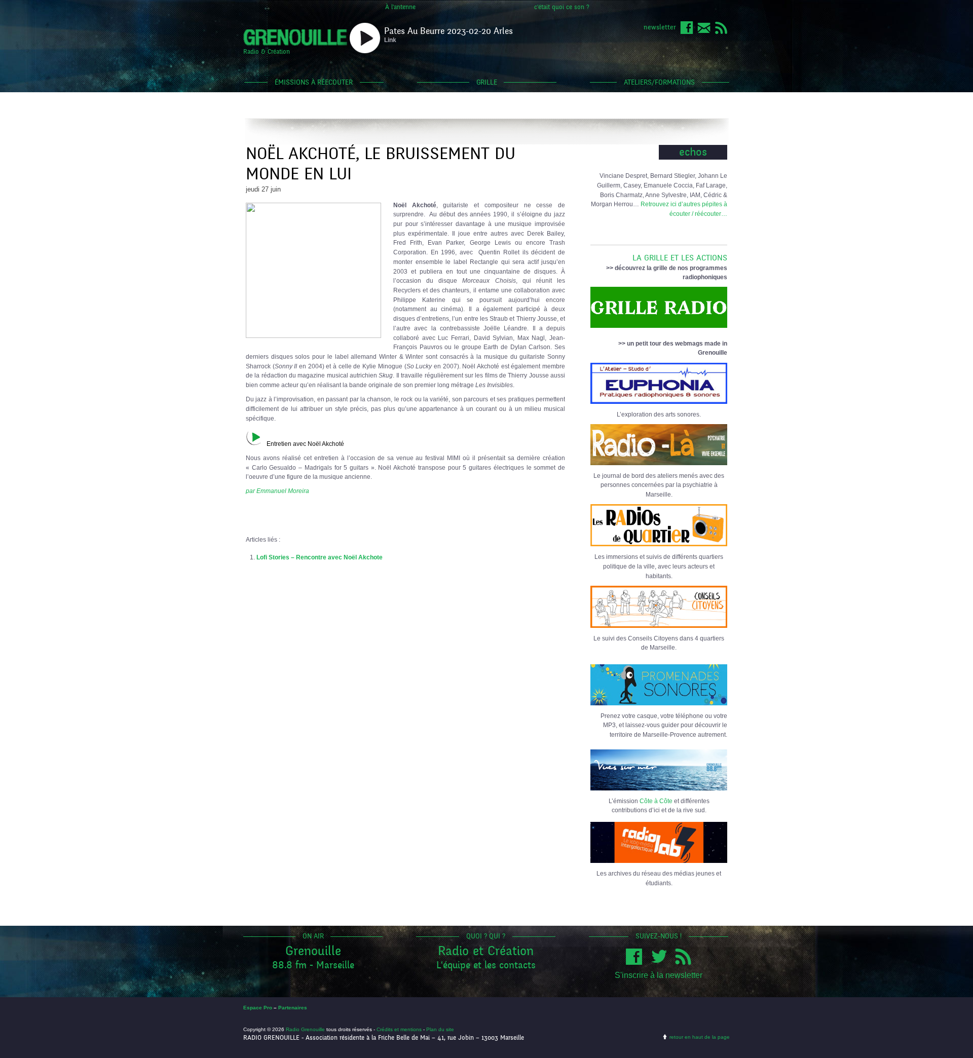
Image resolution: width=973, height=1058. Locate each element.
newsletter (660, 27)
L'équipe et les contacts (486, 965)
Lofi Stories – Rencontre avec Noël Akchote (319, 557)
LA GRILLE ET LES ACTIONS (679, 257)
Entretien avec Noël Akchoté (305, 443)
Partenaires (292, 1007)
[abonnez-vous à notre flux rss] (721, 32)
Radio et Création (486, 951)
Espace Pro (257, 1007)
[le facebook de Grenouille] (686, 32)
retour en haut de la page (699, 1037)
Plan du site (440, 1029)
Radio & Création (266, 52)
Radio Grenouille (305, 1029)
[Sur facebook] (636, 962)
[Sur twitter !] (661, 962)
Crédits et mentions (399, 1029)
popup (364, 38)
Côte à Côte (656, 801)
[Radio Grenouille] (295, 44)
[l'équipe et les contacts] (703, 32)
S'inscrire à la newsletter (658, 975)
